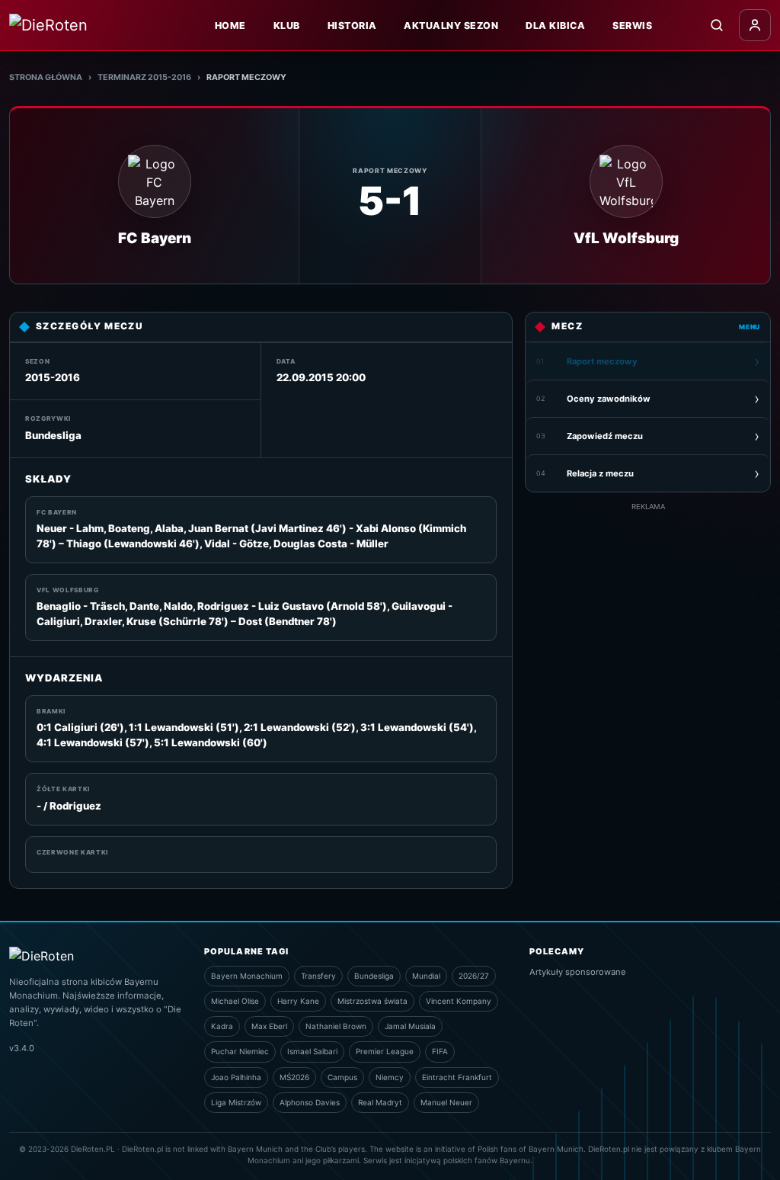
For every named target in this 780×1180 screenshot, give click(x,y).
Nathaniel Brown (335, 1026)
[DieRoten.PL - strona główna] (81, 25)
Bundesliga (374, 975)
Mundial (426, 975)
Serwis (632, 25)
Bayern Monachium (247, 975)
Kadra (222, 1026)
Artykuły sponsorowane (577, 972)
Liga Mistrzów (236, 1102)
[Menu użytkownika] (755, 25)
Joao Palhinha (236, 1077)
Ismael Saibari (312, 1051)
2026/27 (474, 975)
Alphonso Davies (310, 1102)
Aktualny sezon (451, 25)
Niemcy (390, 1077)
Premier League (385, 1051)
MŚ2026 (294, 1077)
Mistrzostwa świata (372, 1000)
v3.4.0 (21, 1048)
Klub (286, 25)
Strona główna (45, 77)
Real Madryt (380, 1102)
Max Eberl (269, 1026)
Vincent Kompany (458, 1000)
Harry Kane (298, 1000)
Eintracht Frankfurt (457, 1077)
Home (230, 25)
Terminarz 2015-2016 (144, 77)
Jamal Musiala (410, 1026)
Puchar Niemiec (240, 1051)
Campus (342, 1077)
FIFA (440, 1051)
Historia (352, 25)
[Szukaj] (717, 25)
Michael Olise (235, 1000)
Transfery (318, 975)
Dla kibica (555, 25)
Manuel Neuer (446, 1102)
